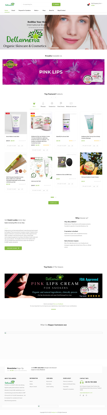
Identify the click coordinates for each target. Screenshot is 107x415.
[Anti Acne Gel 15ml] (41, 158)
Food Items (61, 106)
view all (53, 202)
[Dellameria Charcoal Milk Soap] (66, 153)
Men (34, 106)
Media (36, 10)
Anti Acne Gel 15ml (36, 181)
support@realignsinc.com (86, 392)
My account (49, 381)
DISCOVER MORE (38, 30)
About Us (51, 10)
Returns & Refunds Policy (69, 384)
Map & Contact (61, 10)
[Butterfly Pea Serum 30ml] (66, 112)
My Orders (48, 384)
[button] (96, 5)
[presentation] (51, 97)
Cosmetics (52, 106)
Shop (44, 10)
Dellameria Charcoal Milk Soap (64, 174)
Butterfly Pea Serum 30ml (62, 136)
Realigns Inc (54, 412)
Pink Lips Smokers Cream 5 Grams (90, 177)
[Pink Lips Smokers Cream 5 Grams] (91, 153)
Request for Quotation (25, 10)
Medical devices (71, 106)
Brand (13, 10)
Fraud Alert (65, 386)
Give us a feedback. (58, 304)
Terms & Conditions (68, 381)
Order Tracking (50, 386)
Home (6, 10)
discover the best (12, 248)
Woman (43, 106)
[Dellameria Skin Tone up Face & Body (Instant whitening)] (91, 112)
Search (57, 4)
